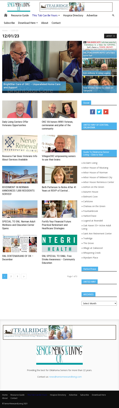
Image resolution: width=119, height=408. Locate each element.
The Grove (88, 243)
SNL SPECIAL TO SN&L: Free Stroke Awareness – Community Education (58, 259)
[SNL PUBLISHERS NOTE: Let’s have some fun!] (99, 49)
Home (5, 30)
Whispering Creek (92, 252)
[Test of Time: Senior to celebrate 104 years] (99, 84)
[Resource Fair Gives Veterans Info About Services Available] (19, 144)
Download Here (26, 22)
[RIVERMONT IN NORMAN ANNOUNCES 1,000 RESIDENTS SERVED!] (19, 174)
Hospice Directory (73, 15)
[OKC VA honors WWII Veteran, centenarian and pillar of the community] (59, 109)
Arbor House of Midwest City (97, 177)
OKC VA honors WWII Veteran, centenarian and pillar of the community (57, 125)
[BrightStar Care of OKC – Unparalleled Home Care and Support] (42, 67)
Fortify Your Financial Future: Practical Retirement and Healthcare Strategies (56, 225)
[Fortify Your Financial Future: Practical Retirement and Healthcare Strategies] (59, 209)
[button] (113, 15)
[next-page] (23, 276)
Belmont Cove (90, 196)
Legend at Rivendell (93, 220)
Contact (56, 22)
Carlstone (88, 201)
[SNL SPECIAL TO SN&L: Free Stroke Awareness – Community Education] (59, 243)
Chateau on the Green (94, 206)
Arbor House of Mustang (95, 167)
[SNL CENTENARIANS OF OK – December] (19, 243)
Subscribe (9, 22)
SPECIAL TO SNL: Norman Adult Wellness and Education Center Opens (18, 225)
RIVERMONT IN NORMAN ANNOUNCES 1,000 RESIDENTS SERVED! (18, 191)
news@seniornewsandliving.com (65, 376)
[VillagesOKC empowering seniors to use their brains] (59, 144)
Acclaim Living (90, 162)
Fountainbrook (90, 211)
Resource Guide (20, 15)
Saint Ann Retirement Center (97, 233)
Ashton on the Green (93, 186)
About (44, 22)
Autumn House (90, 191)
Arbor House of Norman (95, 172)
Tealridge (88, 238)
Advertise (92, 15)
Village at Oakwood (93, 247)
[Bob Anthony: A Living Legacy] (99, 66)
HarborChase (89, 215)
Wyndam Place (90, 257)
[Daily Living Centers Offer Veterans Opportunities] (19, 109)
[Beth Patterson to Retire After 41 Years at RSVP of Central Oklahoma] (59, 174)
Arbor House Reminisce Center (98, 182)
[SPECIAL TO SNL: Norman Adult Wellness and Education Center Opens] (19, 209)
